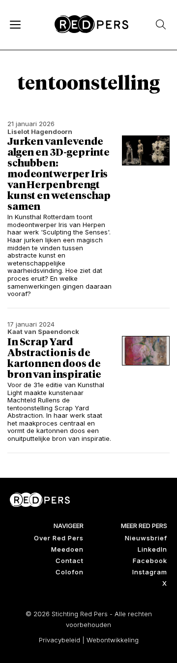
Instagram (149, 572)
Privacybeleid (59, 640)
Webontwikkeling (113, 640)
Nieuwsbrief (146, 538)
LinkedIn (152, 549)
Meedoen (67, 549)
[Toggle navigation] (15, 24)
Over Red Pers (59, 538)
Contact (70, 560)
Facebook (150, 560)
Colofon (70, 572)
